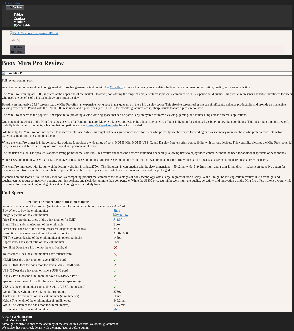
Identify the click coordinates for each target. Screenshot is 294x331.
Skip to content (11, 3)
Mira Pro (116, 87)
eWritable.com (22, 316)
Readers (19, 18)
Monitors (20, 21)
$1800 (117, 220)
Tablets (18, 14)
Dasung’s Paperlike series (102, 125)
